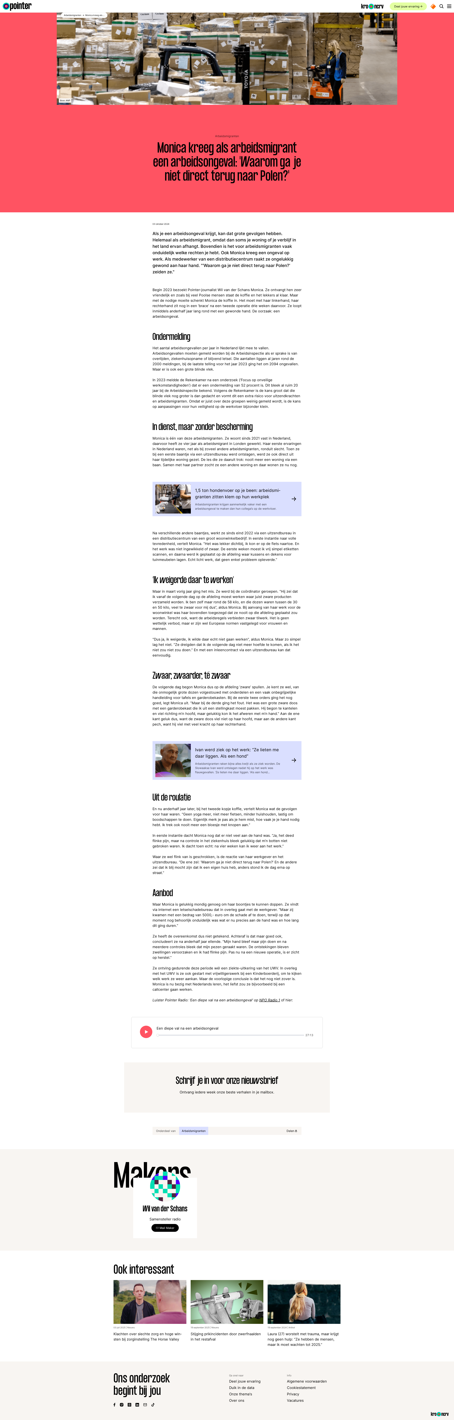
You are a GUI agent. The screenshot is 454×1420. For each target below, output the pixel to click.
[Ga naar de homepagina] (17, 6)
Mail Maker (167, 1228)
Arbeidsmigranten (227, 136)
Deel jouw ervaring (406, 6)
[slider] (230, 1035)
